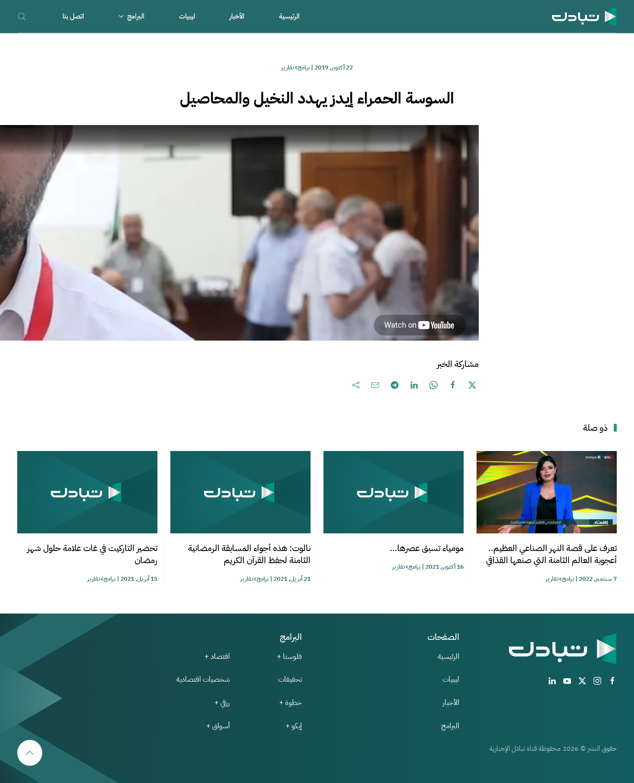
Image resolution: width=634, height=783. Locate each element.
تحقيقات (290, 679)
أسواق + (218, 725)
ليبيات (187, 16)
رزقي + (222, 702)
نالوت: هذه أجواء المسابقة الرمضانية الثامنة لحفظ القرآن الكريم (249, 554)
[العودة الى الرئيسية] (584, 16)
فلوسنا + (289, 656)
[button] (21, 16)
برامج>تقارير (295, 67)
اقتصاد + (217, 656)
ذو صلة (595, 427)
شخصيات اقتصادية (203, 679)
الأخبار (237, 16)
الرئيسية (289, 16)
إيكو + (294, 725)
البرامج (450, 725)
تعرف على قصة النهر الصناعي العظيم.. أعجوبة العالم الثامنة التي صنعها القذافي (551, 554)
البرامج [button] (135, 16)
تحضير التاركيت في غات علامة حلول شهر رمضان (92, 554)
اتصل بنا (73, 16)
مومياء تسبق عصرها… (427, 548)
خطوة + (290, 702)
